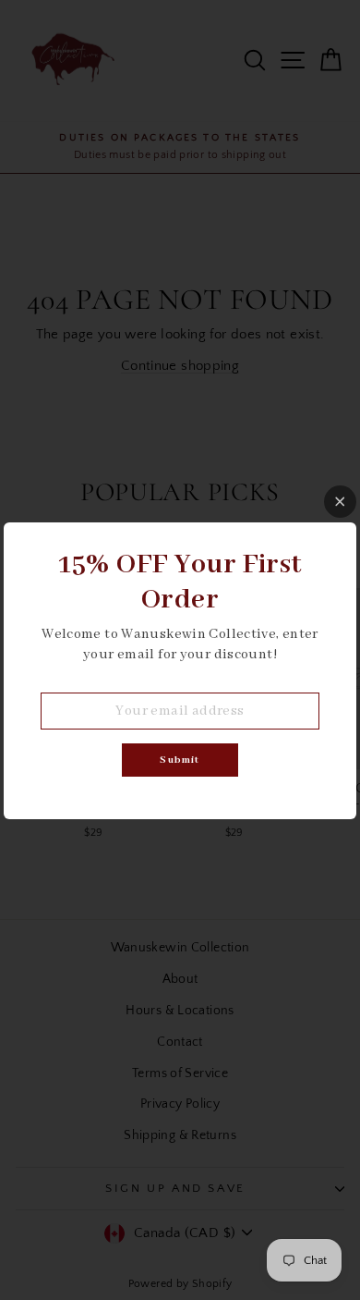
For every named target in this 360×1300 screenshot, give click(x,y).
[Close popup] (340, 501)
